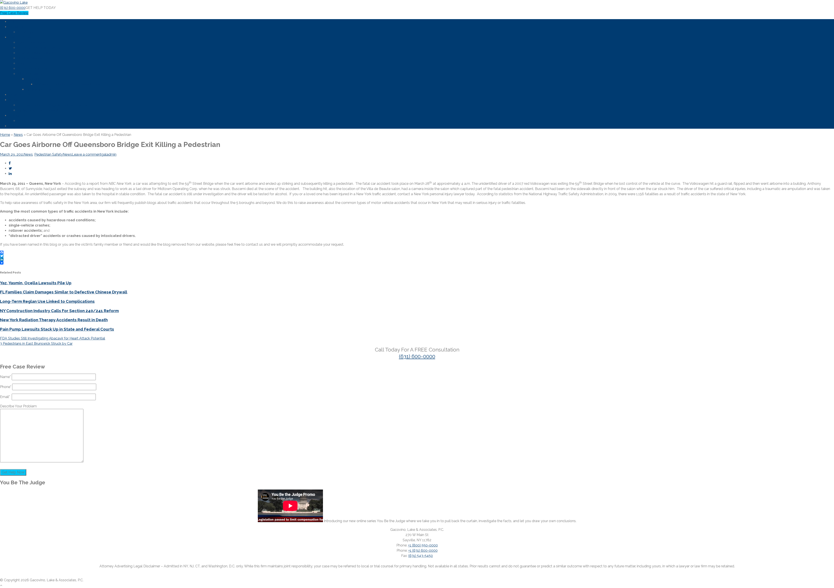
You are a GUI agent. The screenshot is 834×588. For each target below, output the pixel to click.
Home (14, 22)
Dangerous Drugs (31, 42)
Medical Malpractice (33, 58)
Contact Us (18, 126)
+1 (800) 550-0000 (423, 545)
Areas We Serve (21, 95)
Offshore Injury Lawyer (35, 53)
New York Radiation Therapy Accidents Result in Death (54, 319)
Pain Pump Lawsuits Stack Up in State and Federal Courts (57, 329)
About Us (16, 27)
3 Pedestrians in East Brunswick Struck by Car (36, 343)
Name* (6, 377)
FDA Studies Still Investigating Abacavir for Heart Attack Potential (52, 338)
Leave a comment (86, 154)
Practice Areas (20, 37)
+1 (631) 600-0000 (423, 550)
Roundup (33, 79)
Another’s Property (32, 69)
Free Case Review (14, 13)
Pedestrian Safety (48, 154)
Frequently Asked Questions (40, 121)
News (13, 100)
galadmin (108, 154)
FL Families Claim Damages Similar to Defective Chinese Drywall (63, 292)
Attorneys (25, 32)
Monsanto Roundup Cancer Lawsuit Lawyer (70, 84)
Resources (17, 115)
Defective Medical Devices (38, 48)
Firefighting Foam (40, 89)
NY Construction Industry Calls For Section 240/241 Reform (59, 310)
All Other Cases (29, 74)
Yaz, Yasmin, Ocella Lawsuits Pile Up (35, 282)
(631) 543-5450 (420, 556)
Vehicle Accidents (31, 63)
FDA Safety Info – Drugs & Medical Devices (52, 105)
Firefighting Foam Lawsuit (38, 110)
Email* (6, 397)
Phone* (6, 387)
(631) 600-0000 (12, 8)
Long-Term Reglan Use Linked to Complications (47, 301)
